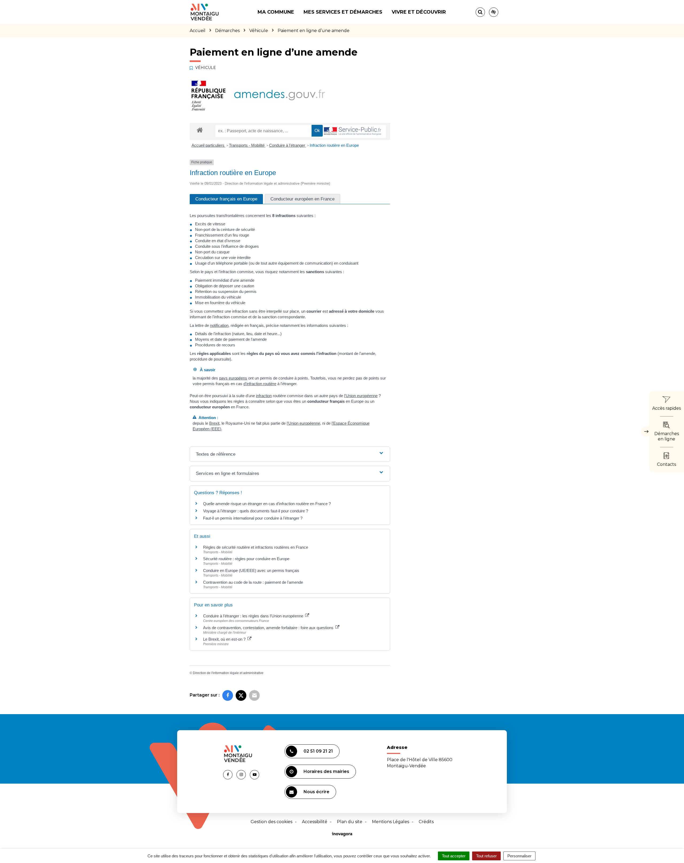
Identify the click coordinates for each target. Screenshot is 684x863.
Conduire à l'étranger (287, 145)
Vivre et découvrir (419, 12)
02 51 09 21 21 (318, 751)
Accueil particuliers (209, 145)
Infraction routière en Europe (334, 145)
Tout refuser (486, 856)
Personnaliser (519, 856)
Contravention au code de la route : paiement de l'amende (253, 582)
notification (219, 325)
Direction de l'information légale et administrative (228, 673)
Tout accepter (453, 856)
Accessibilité (314, 821)
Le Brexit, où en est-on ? (225, 639)
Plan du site (349, 821)
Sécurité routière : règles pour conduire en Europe (246, 558)
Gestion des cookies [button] (271, 821)
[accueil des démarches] (200, 130)
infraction (264, 395)
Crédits (426, 821)
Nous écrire (316, 791)
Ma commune (276, 12)
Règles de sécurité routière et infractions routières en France (255, 547)
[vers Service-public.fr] (352, 131)
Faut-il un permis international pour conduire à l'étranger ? (252, 518)
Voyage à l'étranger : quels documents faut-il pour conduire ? (255, 511)
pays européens (233, 378)
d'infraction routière (259, 383)
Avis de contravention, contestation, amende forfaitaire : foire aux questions (269, 627)
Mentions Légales (390, 821)
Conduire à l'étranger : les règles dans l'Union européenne (253, 616)
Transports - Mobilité (247, 145)
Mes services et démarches (343, 12)
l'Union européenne (361, 395)
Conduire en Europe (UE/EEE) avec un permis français (251, 570)
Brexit (214, 423)
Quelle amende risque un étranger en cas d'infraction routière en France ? (267, 503)
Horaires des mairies (326, 771)
